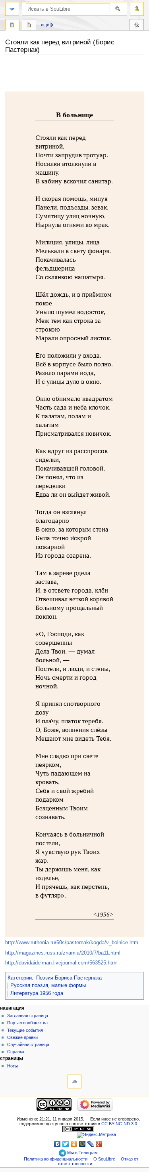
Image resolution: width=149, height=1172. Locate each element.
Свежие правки (22, 1037)
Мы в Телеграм (82, 1152)
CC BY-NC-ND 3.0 (119, 1123)
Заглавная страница (27, 1015)
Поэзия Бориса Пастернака (69, 978)
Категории (20, 978)
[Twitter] (66, 1144)
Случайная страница (28, 1044)
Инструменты (136, 25)
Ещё (45, 24)
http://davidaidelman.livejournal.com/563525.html (61, 963)
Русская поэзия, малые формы (48, 985)
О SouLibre (104, 1159)
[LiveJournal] (91, 1144)
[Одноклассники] (74, 1144)
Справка (15, 1051)
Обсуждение (29, 25)
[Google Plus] (99, 1144)
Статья (12, 25)
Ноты (12, 1065)
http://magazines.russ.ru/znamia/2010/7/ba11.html (62, 953)
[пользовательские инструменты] (137, 9)
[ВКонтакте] (57, 1144)
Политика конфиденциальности (55, 1159)
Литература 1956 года (36, 993)
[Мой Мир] (82, 1144)
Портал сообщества (27, 1022)
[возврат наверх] (74, 1081)
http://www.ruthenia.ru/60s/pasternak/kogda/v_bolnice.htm (71, 942)
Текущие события (25, 1030)
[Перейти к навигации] (12, 9)
